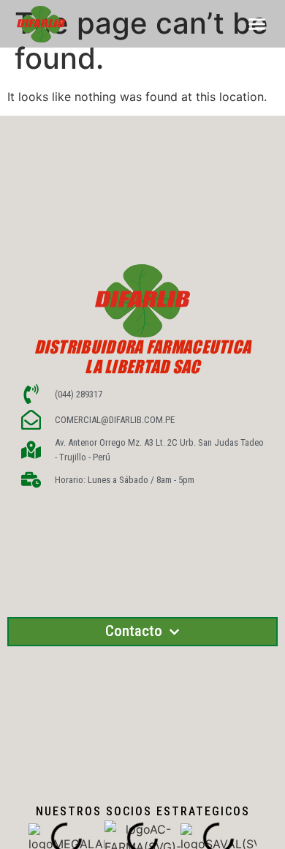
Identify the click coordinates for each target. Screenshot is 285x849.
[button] (257, 24)
